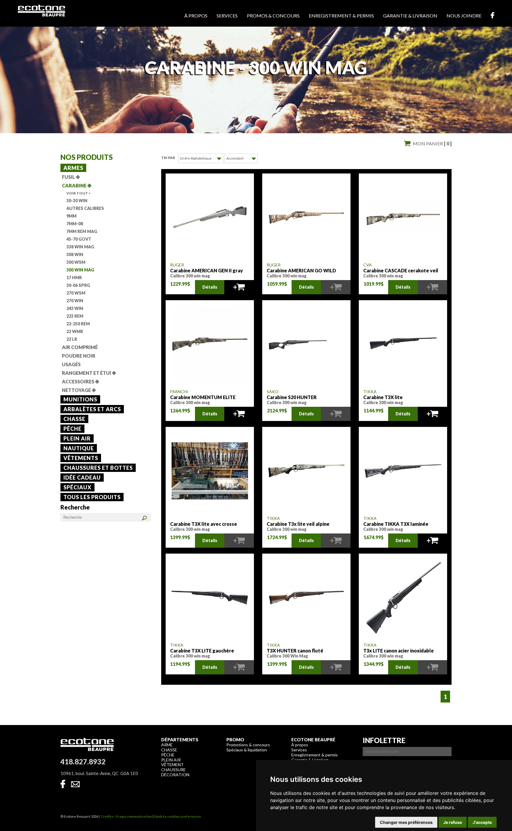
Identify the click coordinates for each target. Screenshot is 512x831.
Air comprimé (80, 347)
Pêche (72, 428)
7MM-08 (74, 223)
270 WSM (75, 292)
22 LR (71, 339)
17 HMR (74, 277)
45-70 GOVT (78, 239)
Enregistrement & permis (341, 15)
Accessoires (80, 381)
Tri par (168, 157)
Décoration (175, 774)
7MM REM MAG (81, 231)
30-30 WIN (76, 200)
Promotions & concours (248, 744)
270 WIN (74, 300)
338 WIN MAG (80, 246)
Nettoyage (79, 390)
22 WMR (74, 331)
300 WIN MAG (80, 269)
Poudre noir (78, 356)
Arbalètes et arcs (92, 409)
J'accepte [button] (482, 822)
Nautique (78, 448)
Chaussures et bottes (98, 467)
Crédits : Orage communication (126, 816)
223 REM (74, 316)
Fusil (71, 177)
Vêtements (80, 458)
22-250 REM (78, 323)
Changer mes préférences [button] (406, 822)
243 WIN (74, 308)
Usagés (71, 364)
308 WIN (74, 254)
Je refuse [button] (452, 822)
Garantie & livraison (410, 15)
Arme (167, 744)
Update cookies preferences (177, 816)
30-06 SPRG (78, 285)
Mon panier (432, 143)
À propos (195, 15)
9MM (71, 215)
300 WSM (75, 262)
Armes (73, 168)
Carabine (76, 185)
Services (227, 15)
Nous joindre (464, 15)
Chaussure (173, 769)
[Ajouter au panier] (239, 287)
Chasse (74, 419)
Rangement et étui (89, 373)
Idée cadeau (82, 477)
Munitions (80, 399)
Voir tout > (78, 193)
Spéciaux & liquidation (246, 749)
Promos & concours (273, 15)
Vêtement (172, 764)
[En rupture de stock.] (335, 287)
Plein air (77, 438)
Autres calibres (85, 208)
